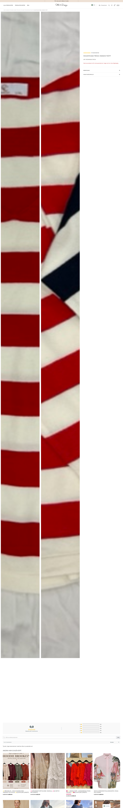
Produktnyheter (20, 5)
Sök (118, 737)
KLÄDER (7, 10)
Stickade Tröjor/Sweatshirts (27, 10)
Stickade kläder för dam (15, 10)
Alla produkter (8, 5)
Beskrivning (86, 70)
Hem (4, 10)
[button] (101, 71)
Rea (28, 5)
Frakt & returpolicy (88, 74)
